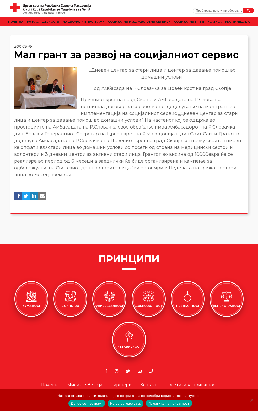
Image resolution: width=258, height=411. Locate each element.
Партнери (121, 384)
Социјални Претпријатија (198, 21)
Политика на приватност (169, 403)
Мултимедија (237, 21)
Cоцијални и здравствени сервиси (139, 21)
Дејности (50, 21)
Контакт (148, 384)
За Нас (33, 21)
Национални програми (84, 21)
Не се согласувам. (125, 403)
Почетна (15, 21)
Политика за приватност (191, 384)
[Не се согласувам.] (251, 400)
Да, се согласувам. (87, 403)
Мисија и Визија (84, 384)
